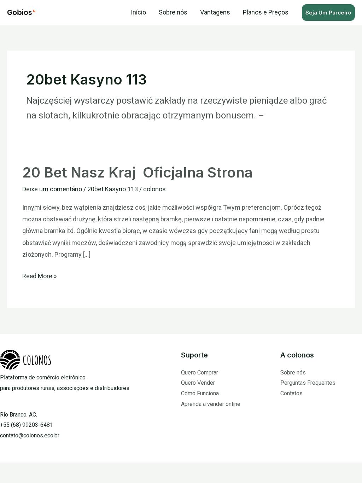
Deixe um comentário (52, 189)
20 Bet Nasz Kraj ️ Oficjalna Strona (137, 172)
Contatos (291, 393)
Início (138, 12)
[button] (328, 12)
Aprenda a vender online (210, 404)
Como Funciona (200, 393)
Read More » (39, 275)
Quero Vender (198, 382)
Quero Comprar (199, 372)
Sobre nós (173, 12)
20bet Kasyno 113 (112, 189)
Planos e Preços (265, 12)
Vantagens (215, 12)
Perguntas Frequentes (307, 382)
